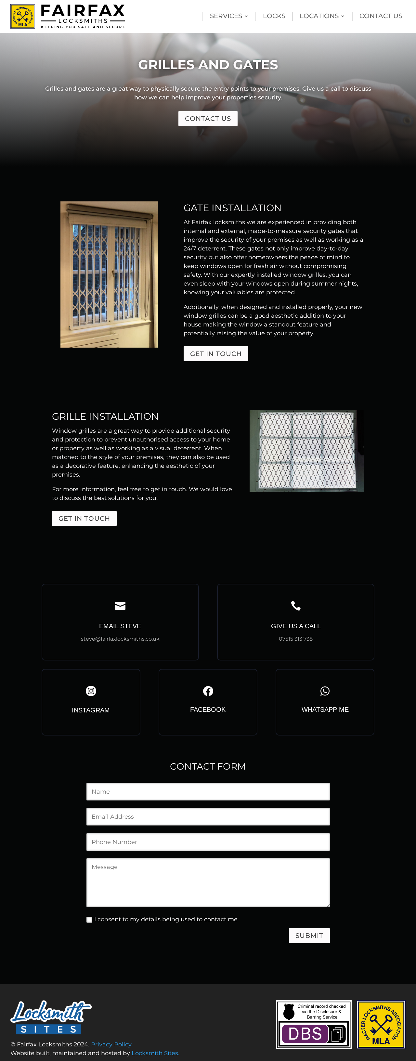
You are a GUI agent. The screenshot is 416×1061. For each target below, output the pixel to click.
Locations (319, 17)
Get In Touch (216, 354)
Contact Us (380, 17)
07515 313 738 (296, 639)
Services (226, 17)
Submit (309, 936)
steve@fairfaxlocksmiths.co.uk (120, 639)
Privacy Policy (111, 1044)
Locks (274, 17)
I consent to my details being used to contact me (166, 919)
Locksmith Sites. (155, 1053)
